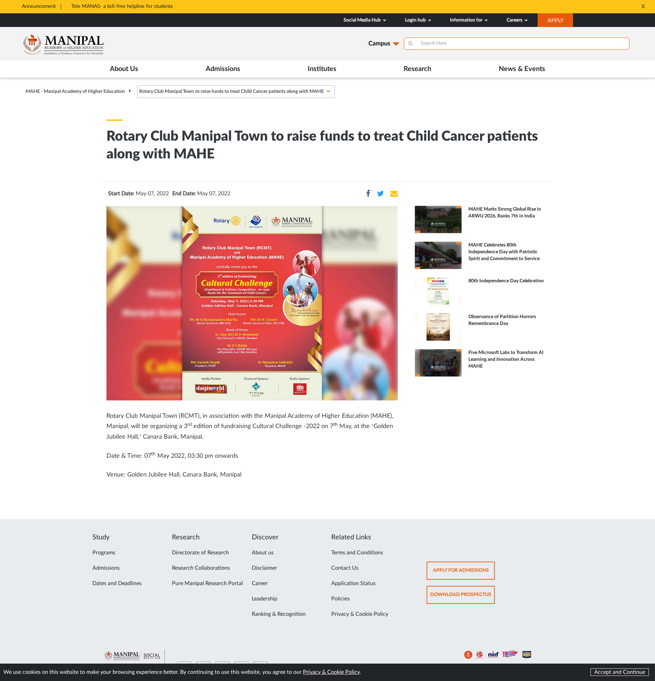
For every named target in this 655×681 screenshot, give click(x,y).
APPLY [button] (560, 22)
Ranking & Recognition (279, 614)
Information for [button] (466, 20)
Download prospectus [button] (462, 598)
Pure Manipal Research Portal (207, 583)
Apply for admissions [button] (464, 574)
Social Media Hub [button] (363, 20)
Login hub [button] (416, 20)
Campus (379, 44)
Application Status (353, 583)
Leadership (264, 598)
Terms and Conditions (357, 552)
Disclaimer (264, 568)
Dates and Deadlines (117, 583)
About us (263, 552)
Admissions (106, 568)
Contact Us (345, 568)
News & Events (522, 69)
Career (260, 583)
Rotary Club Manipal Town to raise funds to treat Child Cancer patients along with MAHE (231, 91)
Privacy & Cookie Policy (359, 614)
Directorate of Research (200, 552)
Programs (103, 552)
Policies (340, 598)
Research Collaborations (201, 568)
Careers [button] (515, 20)
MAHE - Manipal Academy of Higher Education (75, 91)
